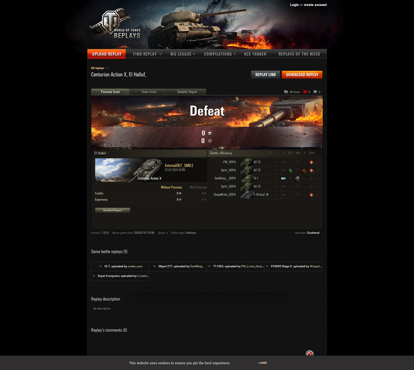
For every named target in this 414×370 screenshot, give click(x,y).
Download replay (302, 74)
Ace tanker (255, 54)
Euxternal (313, 232)
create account (315, 4)
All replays (98, 68)
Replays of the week (299, 54)
